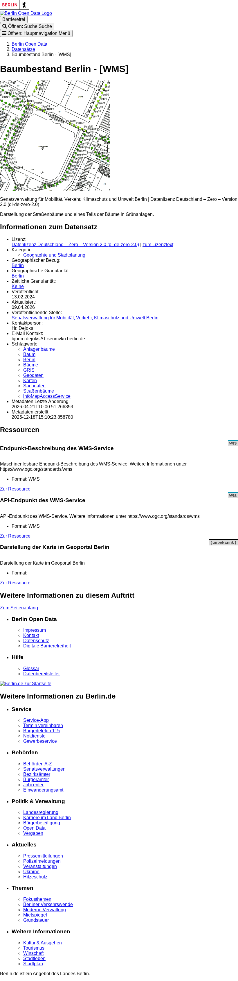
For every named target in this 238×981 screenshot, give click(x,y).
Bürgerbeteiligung (41, 822)
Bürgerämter (36, 779)
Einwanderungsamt (43, 789)
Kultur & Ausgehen (42, 942)
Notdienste (34, 735)
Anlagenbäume (39, 349)
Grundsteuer (36, 920)
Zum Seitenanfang (19, 607)
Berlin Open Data (29, 44)
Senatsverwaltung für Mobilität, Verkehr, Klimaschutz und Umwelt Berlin (85, 317)
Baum (29, 354)
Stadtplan (33, 963)
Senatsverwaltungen (44, 769)
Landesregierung (40, 812)
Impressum (34, 630)
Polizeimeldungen (42, 861)
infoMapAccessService (47, 396)
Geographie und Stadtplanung (54, 255)
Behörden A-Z (37, 763)
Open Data (34, 828)
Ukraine (31, 871)
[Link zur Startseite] (26, 13)
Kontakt (31, 635)
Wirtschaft (33, 953)
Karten (30, 380)
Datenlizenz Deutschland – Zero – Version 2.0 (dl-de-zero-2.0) (75, 244)
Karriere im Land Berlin (47, 817)
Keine (18, 286)
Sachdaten (34, 385)
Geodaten (33, 375)
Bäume (30, 364)
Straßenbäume (38, 391)
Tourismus (33, 948)
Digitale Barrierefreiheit (47, 645)
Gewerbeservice (40, 741)
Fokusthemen (37, 899)
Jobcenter (33, 784)
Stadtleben (34, 958)
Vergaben (33, 833)
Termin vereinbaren (43, 725)
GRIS (29, 370)
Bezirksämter (36, 774)
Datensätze (23, 49)
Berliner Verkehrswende (48, 904)
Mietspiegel (35, 914)
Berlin (18, 265)
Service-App (36, 720)
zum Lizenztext (158, 244)
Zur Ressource (15, 488)
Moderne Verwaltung (44, 909)
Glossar (31, 668)
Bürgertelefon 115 (41, 730)
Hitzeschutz (35, 876)
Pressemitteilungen (43, 855)
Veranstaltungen (40, 866)
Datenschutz (36, 640)
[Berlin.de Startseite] (25, 683)
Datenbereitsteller (41, 673)
